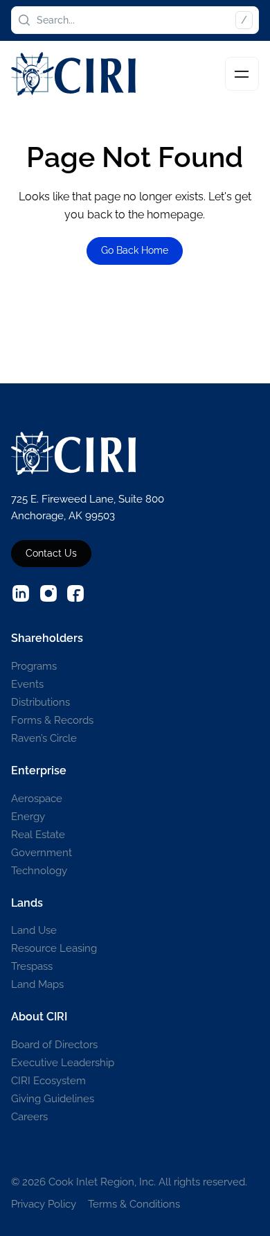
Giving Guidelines (52, 1098)
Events (27, 684)
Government (41, 852)
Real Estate (38, 834)
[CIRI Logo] (73, 74)
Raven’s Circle (44, 738)
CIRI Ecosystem (48, 1080)
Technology (39, 870)
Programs (34, 666)
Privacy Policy (43, 1204)
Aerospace (36, 798)
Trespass (32, 966)
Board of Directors (54, 1044)
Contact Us (51, 553)
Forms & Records (52, 720)
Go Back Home (134, 250)
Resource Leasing (54, 948)
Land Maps (37, 984)
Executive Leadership (62, 1062)
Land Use (34, 930)
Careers (29, 1116)
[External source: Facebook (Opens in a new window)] (75, 593)
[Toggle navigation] (242, 74)
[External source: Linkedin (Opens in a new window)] (20, 593)
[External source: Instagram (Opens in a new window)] (48, 593)
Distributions (40, 702)
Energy (28, 816)
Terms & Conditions (134, 1204)
